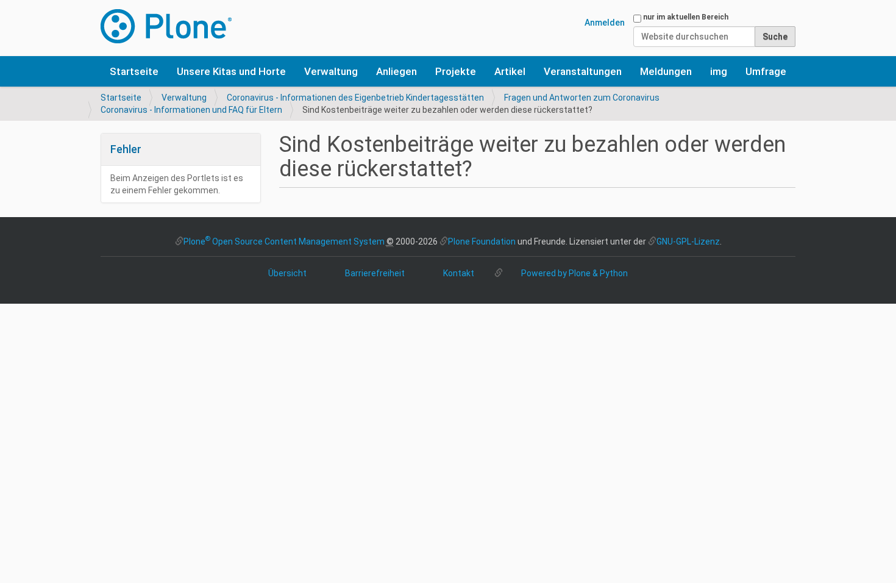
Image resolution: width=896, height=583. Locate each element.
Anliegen (396, 71)
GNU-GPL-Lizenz (688, 241)
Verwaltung (331, 71)
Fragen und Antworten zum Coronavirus (582, 97)
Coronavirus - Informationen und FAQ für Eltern (191, 110)
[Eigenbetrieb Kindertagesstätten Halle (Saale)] (166, 26)
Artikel (509, 71)
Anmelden (605, 22)
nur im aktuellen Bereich (685, 17)
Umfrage (765, 71)
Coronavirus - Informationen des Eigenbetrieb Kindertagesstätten (355, 97)
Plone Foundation (482, 241)
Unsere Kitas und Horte (231, 71)
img (718, 71)
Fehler (125, 149)
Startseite (134, 71)
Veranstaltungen (583, 71)
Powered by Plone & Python (574, 273)
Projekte (455, 71)
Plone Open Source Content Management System (284, 241)
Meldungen (666, 71)
